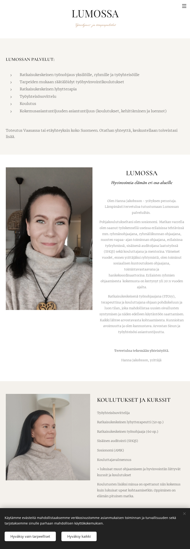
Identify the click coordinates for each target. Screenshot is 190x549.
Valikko (184, 5)
